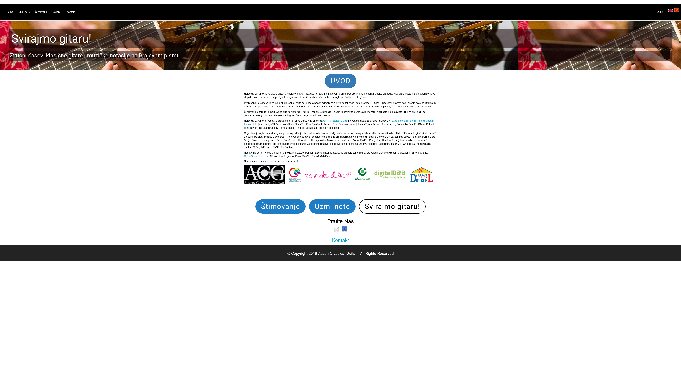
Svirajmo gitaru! (52, 38)
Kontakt (71, 11)
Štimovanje (41, 11)
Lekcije (57, 11)
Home (9, 11)
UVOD (341, 81)
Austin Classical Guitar (335, 120)
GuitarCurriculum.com (256, 156)
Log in (660, 11)
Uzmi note (24, 11)
